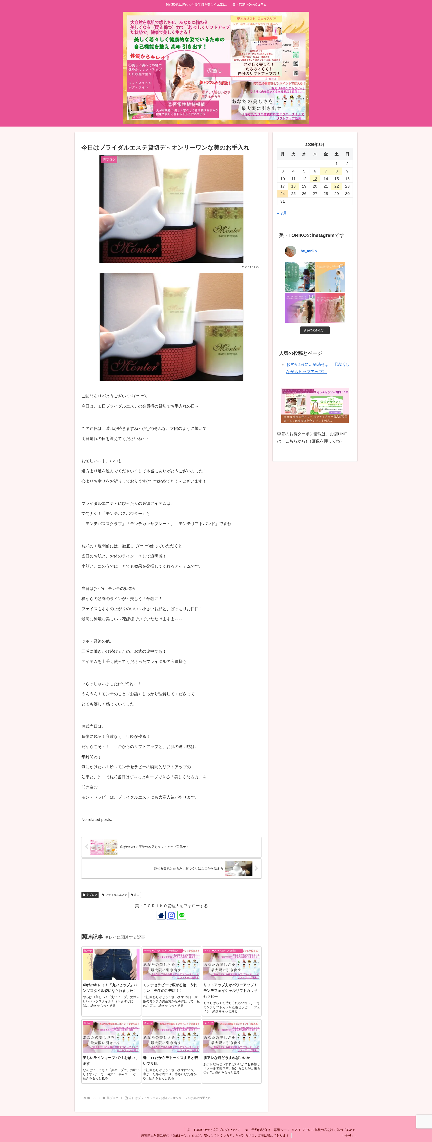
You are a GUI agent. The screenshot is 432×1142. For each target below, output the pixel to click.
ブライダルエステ (116, 894)
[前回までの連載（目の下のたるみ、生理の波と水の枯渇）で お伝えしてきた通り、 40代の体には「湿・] (330, 277)
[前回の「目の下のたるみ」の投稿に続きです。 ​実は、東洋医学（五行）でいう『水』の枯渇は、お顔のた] (300, 308)
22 (336, 186)
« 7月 (282, 213)
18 (293, 186)
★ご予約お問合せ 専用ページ (267, 1130)
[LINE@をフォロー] (181, 915)
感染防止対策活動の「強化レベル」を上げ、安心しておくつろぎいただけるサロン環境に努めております (215, 1135)
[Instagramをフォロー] (171, 915)
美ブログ (91, 894)
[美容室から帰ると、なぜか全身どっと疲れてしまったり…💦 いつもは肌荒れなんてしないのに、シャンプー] (300, 277)
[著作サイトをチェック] (161, 915)
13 (315, 179)
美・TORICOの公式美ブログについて (214, 1130)
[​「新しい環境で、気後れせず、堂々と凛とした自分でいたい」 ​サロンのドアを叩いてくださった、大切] (330, 308)
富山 (137, 894)
